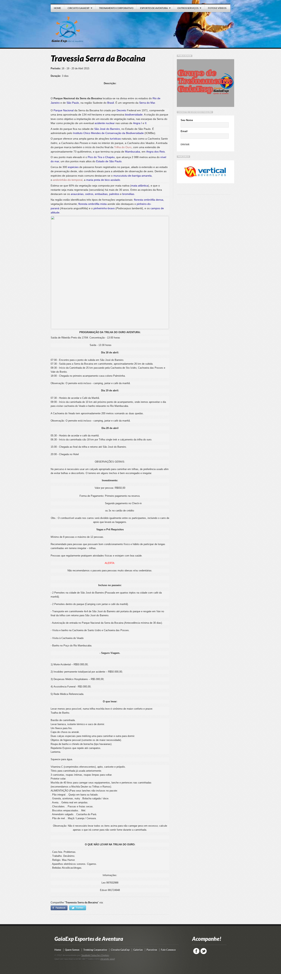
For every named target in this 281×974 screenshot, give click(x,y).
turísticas (115, 138)
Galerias (138, 949)
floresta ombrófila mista (92, 203)
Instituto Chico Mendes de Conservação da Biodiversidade (108, 133)
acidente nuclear (105, 123)
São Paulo (73, 102)
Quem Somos (72, 949)
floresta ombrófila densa (148, 199)
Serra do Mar (147, 102)
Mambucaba (132, 151)
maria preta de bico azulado (103, 179)
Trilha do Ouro (123, 147)
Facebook (196, 951)
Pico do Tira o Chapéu (101, 157)
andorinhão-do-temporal (67, 179)
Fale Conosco (168, 949)
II (145, 123)
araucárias (77, 193)
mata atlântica (139, 185)
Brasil (110, 102)
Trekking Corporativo (95, 949)
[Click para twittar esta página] (77, 909)
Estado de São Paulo (109, 161)
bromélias (128, 193)
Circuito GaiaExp (120, 949)
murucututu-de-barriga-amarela (132, 175)
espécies (73, 167)
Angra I (137, 123)
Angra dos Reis (155, 151)
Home (57, 949)
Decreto (121, 110)
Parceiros (152, 949)
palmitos (114, 193)
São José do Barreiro (107, 128)
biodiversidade (134, 114)
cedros (89, 193)
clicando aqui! (107, 959)
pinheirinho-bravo (104, 208)
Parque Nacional (64, 110)
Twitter (204, 951)
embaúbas (101, 193)
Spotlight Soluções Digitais (95, 955)
